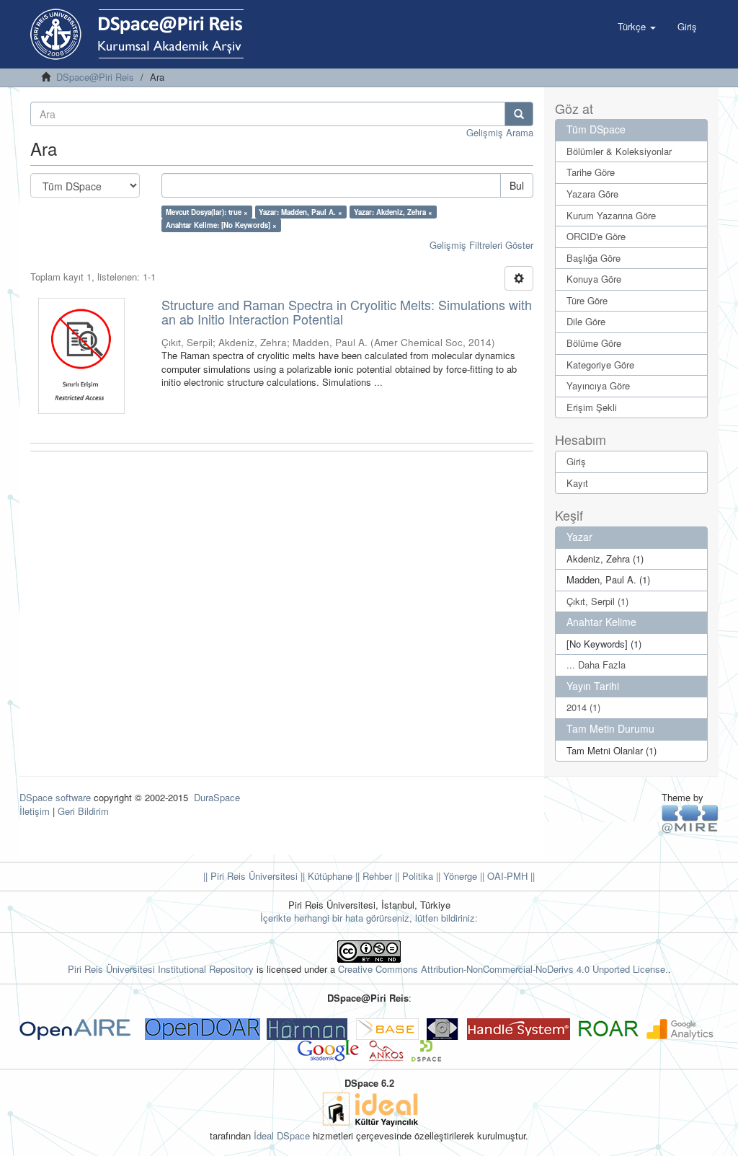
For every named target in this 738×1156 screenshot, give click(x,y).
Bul (517, 185)
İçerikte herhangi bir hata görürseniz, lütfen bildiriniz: (369, 918)
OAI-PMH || (509, 876)
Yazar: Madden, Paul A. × (300, 212)
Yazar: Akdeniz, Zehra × (393, 212)
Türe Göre (587, 300)
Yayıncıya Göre (598, 385)
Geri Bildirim (83, 811)
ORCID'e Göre (596, 236)
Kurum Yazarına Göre (611, 215)
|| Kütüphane (325, 876)
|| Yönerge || (458, 876)
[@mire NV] (690, 818)
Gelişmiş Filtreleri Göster (481, 245)
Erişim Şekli (591, 407)
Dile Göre (585, 321)
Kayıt (577, 483)
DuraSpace (217, 797)
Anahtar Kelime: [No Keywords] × (221, 225)
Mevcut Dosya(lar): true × (207, 212)
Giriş (576, 461)
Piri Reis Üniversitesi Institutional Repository (161, 969)
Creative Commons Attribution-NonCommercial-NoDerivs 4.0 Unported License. (503, 969)
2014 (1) (583, 707)
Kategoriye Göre (600, 364)
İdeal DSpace (282, 1135)
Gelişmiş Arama (499, 132)
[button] (637, 27)
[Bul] (518, 114)
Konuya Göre (593, 279)
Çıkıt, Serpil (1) (597, 601)
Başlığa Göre (593, 258)
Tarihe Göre (590, 172)
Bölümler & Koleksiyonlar (619, 151)
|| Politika (412, 876)
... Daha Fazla (596, 664)
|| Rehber (372, 876)
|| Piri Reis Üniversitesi (250, 876)
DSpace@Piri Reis (95, 77)
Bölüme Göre (593, 343)
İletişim (34, 811)
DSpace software (55, 797)
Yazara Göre (592, 193)
